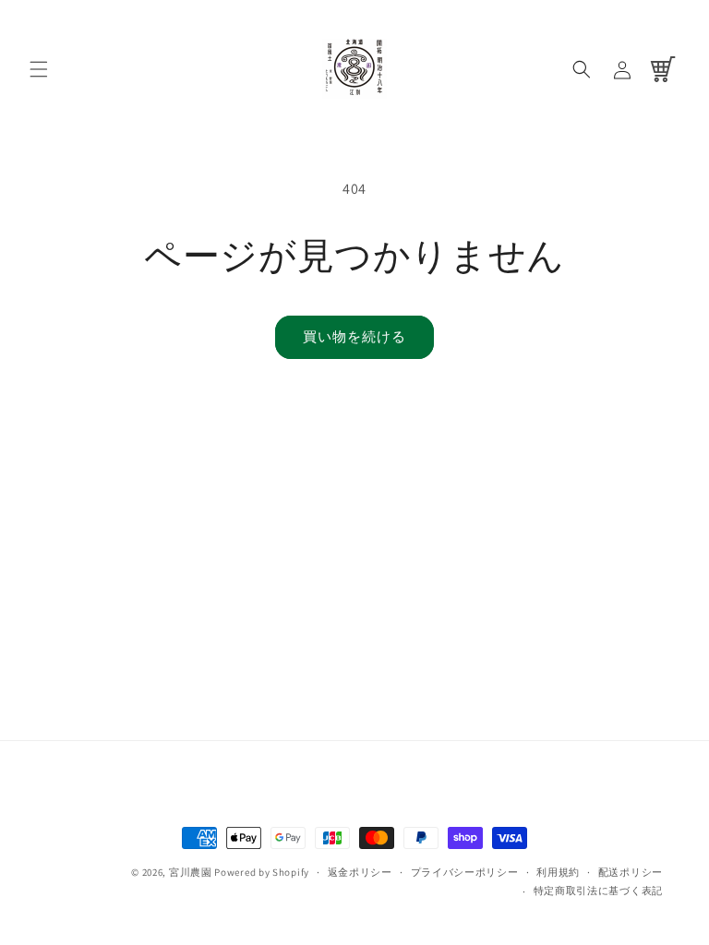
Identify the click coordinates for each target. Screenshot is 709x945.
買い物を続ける (354, 336)
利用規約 (558, 872)
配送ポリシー (630, 872)
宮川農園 (190, 872)
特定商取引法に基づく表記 (598, 890)
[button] (38, 69)
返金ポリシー (360, 872)
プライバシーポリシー (465, 872)
